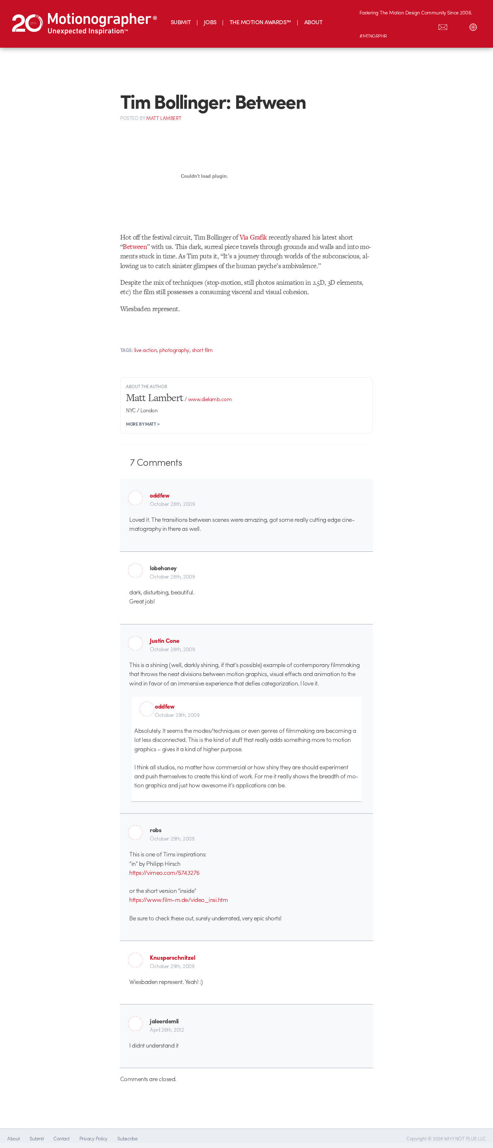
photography (174, 350)
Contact (61, 1138)
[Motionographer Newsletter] (442, 25)
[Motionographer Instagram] (367, 25)
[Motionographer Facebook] (412, 25)
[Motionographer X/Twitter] (427, 25)
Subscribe (127, 1138)
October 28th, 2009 (172, 504)
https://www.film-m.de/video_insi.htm (178, 899)
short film (202, 350)
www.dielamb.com (210, 399)
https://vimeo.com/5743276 (164, 872)
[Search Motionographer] (457, 25)
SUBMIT (181, 22)
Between (135, 246)
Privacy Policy (93, 1138)
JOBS (210, 22)
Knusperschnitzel (172, 957)
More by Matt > (143, 424)
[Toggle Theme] (473, 25)
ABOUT (313, 22)
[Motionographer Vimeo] (397, 25)
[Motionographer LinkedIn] (382, 25)
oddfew (159, 495)
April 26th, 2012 (167, 1029)
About (13, 1138)
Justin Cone (164, 640)
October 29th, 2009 (177, 715)
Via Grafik (253, 237)
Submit (37, 1138)
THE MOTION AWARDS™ (260, 22)
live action (145, 350)
